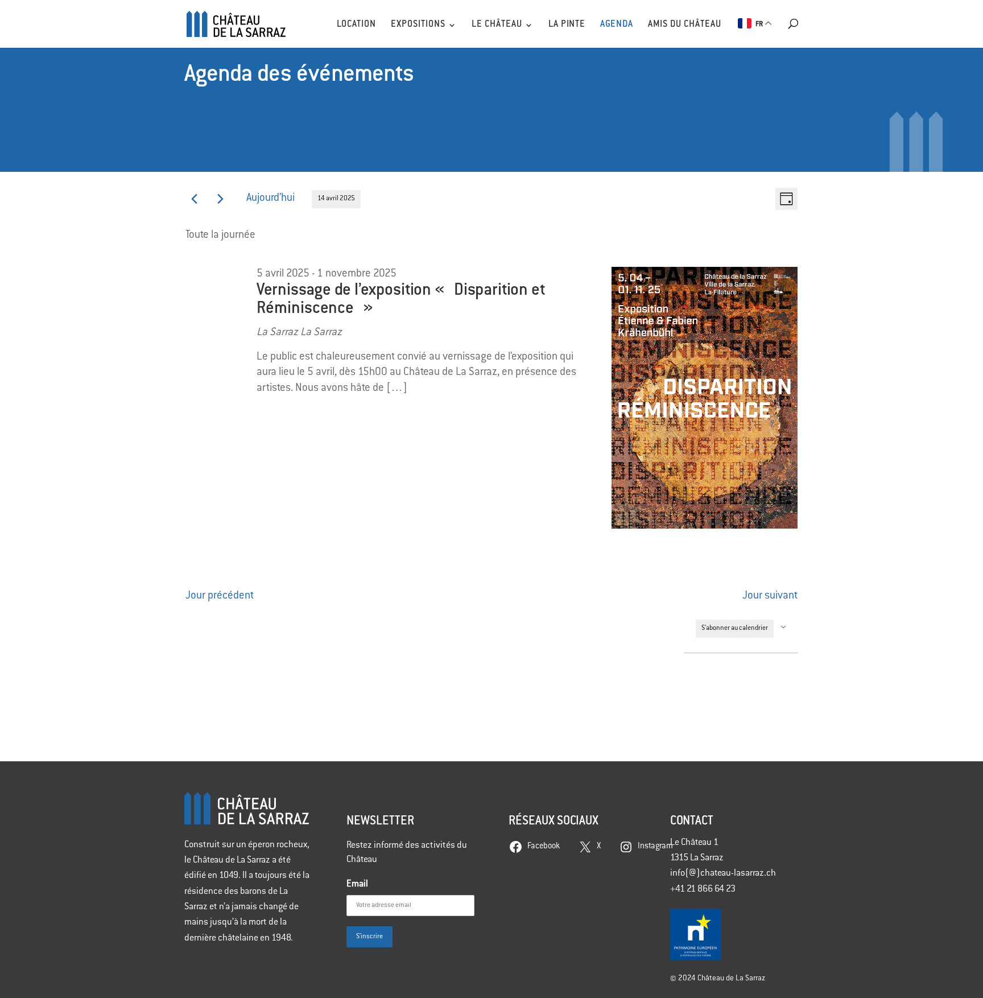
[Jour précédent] (194, 199)
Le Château (497, 25)
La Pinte (566, 25)
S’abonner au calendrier (734, 628)
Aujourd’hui (270, 198)
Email (357, 884)
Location (356, 25)
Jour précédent (219, 596)
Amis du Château (684, 25)
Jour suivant (770, 596)
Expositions (418, 25)
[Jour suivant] (220, 199)
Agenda (616, 25)
